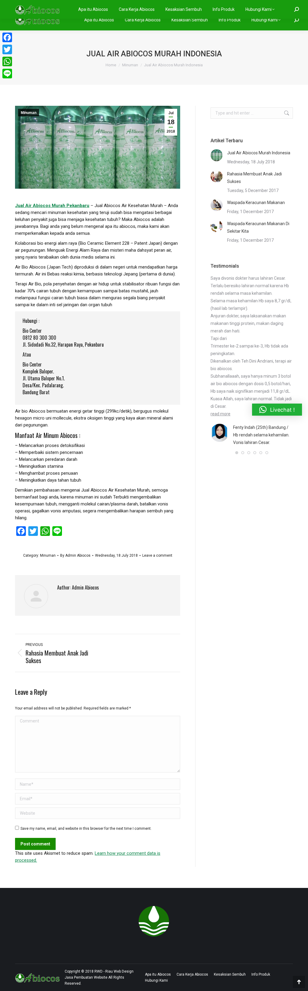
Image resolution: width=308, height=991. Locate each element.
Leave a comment (157, 555)
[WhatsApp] (7, 61)
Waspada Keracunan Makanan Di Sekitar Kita (258, 227)
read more (220, 413)
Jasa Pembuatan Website (86, 977)
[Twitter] (7, 49)
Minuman (28, 113)
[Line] (7, 74)
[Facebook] (7, 37)
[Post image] (217, 155)
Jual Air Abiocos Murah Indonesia (258, 152)
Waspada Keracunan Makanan (256, 202)
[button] (236, 452)
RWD (98, 971)
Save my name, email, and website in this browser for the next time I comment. (86, 828)
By (75, 555)
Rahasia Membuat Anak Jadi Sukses (254, 177)
